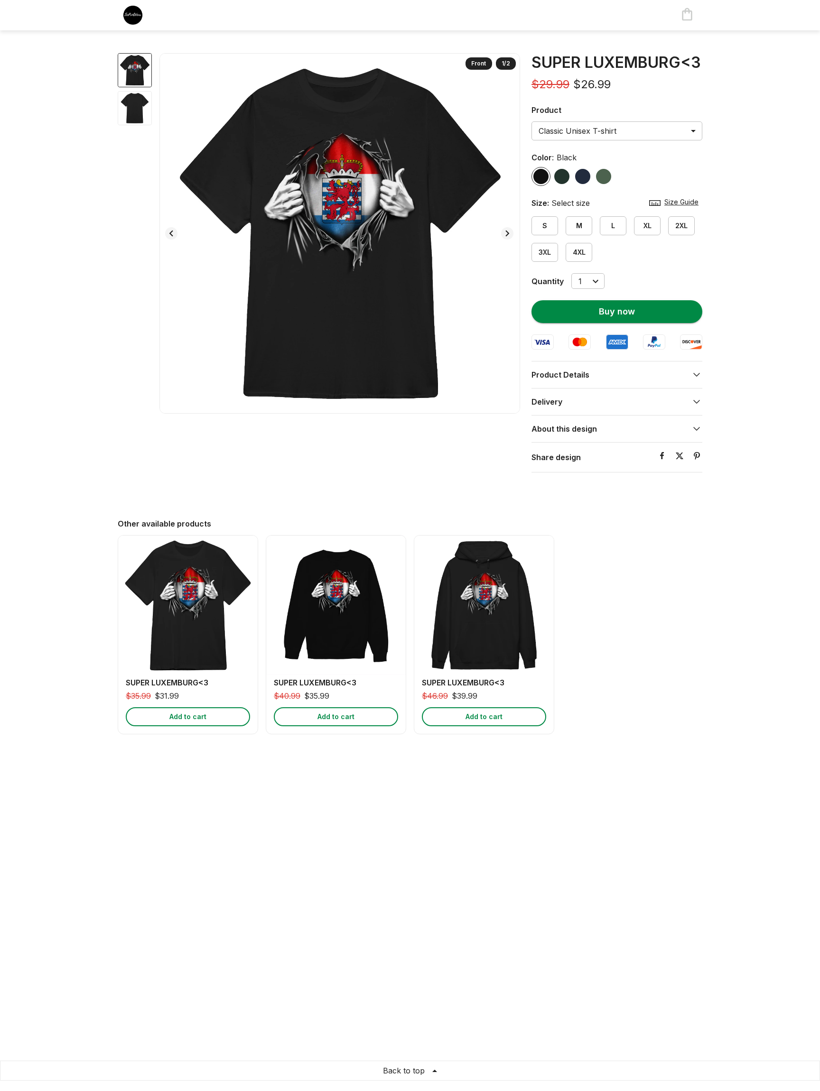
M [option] (579, 226)
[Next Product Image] (507, 233)
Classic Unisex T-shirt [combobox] (577, 131)
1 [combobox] (580, 281)
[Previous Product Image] (171, 233)
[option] (540, 176)
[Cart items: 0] (687, 15)
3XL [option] (545, 252)
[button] (616, 374)
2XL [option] (681, 226)
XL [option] (647, 226)
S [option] (544, 226)
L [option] (613, 226)
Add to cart (187, 716)
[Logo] (156, 15)
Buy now (617, 311)
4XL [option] (579, 252)
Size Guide (681, 202)
